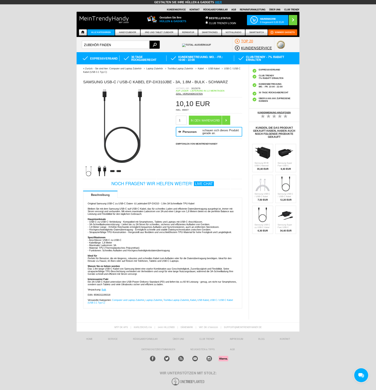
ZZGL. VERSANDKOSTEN (189, 94)
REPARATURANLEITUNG (252, 9)
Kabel (193, 300)
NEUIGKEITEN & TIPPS (202, 349)
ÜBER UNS (274, 9)
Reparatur (188, 32)
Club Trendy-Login (222, 23)
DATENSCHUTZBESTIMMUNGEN (158, 349)
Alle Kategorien (101, 32)
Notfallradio (233, 32)
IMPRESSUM (236, 338)
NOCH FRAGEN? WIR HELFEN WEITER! (162, 183)
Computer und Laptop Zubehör (128, 300)
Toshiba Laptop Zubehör (176, 300)
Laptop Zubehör (154, 300)
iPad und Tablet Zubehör (159, 32)
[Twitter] (167, 358)
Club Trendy (207, 338)
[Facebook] (152, 358)
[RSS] (181, 358)
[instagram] (209, 358)
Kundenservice (176, 9)
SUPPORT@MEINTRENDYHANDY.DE (243, 327)
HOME (89, 338)
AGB (233, 9)
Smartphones (210, 32)
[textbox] (121, 45)
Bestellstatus (220, 18)
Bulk (104, 289)
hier (218, 2)
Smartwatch (256, 32)
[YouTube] (195, 358)
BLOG (261, 338)
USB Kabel (203, 300)
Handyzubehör (127, 32)
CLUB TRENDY (291, 9)
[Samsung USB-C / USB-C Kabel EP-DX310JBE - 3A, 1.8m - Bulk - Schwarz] (122, 164)
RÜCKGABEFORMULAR (215, 9)
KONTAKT (285, 338)
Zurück (89, 68)
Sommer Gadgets (285, 32)
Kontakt (195, 9)
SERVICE (113, 338)
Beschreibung (100, 195)
